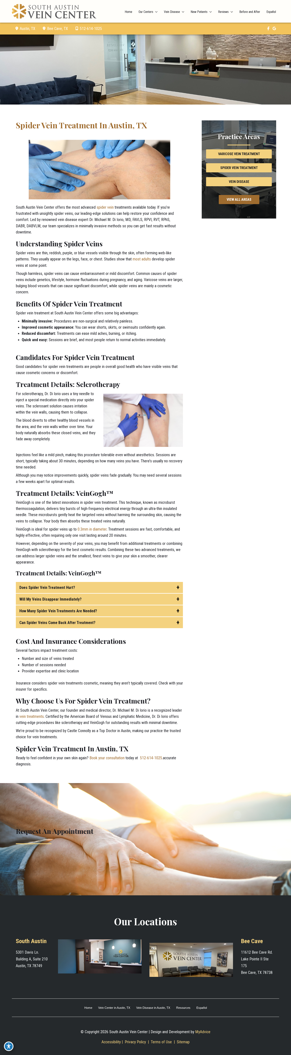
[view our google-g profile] (274, 29)
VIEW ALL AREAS (239, 199)
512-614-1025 (91, 28)
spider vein (105, 207)
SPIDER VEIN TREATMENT (239, 168)
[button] (239, 153)
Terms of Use (161, 1042)
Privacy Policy (135, 1042)
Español (201, 1007)
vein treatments (31, 716)
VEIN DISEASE (239, 182)
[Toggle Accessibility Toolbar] (8, 1046)
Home (88, 1007)
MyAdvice (202, 1031)
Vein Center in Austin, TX (114, 1007)
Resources (183, 1007)
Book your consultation (107, 757)
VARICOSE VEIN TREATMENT (239, 154)
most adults (142, 259)
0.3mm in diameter (92, 529)
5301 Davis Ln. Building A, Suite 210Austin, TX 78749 (32, 959)
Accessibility (111, 1042)
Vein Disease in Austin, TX (153, 1007)
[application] (155, 12)
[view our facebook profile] (268, 29)
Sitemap (183, 1042)
